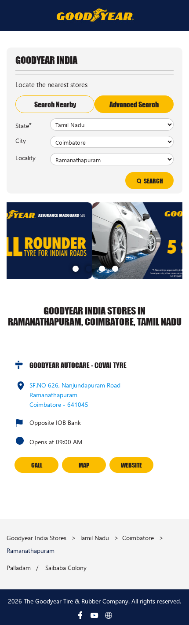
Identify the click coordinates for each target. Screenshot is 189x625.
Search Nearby (55, 104)
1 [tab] (75, 268)
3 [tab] (101, 268)
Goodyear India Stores (37, 538)
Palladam (19, 567)
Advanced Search (134, 104)
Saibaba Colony (66, 567)
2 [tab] (88, 268)
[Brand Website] (108, 615)
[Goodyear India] (94, 14)
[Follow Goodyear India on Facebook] (80, 615)
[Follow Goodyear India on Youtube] (94, 615)
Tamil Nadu (94, 538)
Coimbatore (138, 538)
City (20, 140)
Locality (25, 157)
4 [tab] (114, 268)
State (23, 125)
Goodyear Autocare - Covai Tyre (78, 365)
